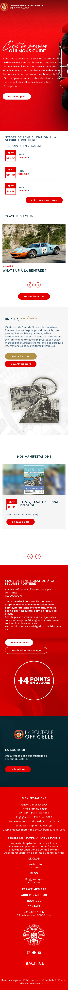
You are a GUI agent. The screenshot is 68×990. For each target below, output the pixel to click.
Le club (34, 858)
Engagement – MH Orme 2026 (34, 817)
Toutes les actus (34, 296)
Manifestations (34, 798)
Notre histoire (21, 356)
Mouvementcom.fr (37, 983)
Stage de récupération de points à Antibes (34, 846)
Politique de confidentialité (39, 980)
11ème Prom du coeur (34, 808)
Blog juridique (34, 879)
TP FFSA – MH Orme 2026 (34, 812)
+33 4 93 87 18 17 (34, 912)
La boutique (18, 769)
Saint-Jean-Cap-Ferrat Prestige (34, 825)
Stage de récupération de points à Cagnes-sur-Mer (34, 852)
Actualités (34, 882)
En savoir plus (16, 96)
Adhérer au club (34, 895)
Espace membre (34, 889)
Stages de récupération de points (34, 837)
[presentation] (30, 284)
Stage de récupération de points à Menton (34, 849)
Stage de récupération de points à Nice (34, 843)
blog (34, 873)
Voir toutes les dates (44, 200)
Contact (34, 906)
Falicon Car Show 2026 (34, 804)
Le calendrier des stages (26, 650)
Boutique (34, 900)
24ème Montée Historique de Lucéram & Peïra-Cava (34, 829)
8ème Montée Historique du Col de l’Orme (34, 821)
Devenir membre (21, 363)
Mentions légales (11, 980)
